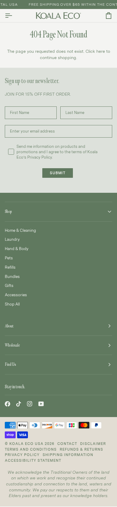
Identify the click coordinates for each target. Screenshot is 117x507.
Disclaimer (93, 443)
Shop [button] (8, 211)
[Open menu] (14, 15)
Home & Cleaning (20, 230)
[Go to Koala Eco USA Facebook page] (7, 404)
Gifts (9, 285)
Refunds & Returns (81, 449)
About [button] (9, 326)
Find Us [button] (10, 364)
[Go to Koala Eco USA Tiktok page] (18, 404)
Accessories (16, 294)
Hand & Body (16, 248)
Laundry (12, 239)
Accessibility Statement (33, 460)
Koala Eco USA (26, 443)
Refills (10, 267)
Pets (9, 257)
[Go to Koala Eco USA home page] (58, 15)
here (100, 51)
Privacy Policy (22, 454)
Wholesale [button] (12, 345)
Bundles (12, 276)
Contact (67, 443)
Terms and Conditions (31, 449)
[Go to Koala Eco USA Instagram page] (29, 404)
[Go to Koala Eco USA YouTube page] (41, 404)
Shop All (12, 304)
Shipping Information (68, 454)
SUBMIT (58, 173)
